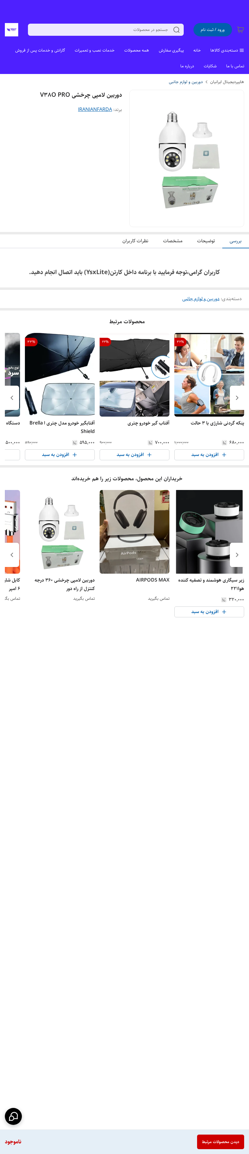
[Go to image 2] (182, 221)
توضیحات (206, 241)
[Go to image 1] (189, 221)
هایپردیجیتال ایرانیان (227, 82)
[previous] (237, 398)
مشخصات (172, 241)
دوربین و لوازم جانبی (186, 82)
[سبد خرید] (240, 29)
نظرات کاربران (135, 241)
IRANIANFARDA (95, 109)
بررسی (236, 241)
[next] (12, 398)
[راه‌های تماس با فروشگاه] (13, 1116)
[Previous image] (138, 158)
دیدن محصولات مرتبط (220, 1142)
